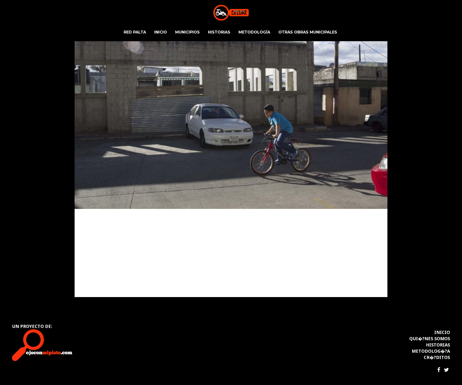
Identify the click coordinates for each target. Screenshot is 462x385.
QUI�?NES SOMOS (429, 338)
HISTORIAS (438, 345)
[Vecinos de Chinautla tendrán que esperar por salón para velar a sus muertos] (231, 104)
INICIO (442, 332)
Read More (95, 284)
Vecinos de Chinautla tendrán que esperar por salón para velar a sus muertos (226, 237)
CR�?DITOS (437, 357)
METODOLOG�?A (431, 351)
